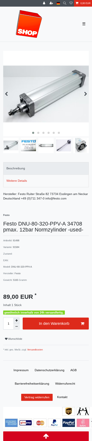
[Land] (58, 3)
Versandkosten (35, 349)
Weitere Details (16, 180)
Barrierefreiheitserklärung (32, 383)
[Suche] (64, 3)
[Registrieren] (51, 3)
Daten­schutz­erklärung (49, 370)
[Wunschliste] (71, 3)
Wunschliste (14, 338)
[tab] (46, 168)
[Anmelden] (44, 3)
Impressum (21, 370)
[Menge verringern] (16, 327)
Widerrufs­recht (65, 383)
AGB (73, 370)
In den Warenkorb (54, 323)
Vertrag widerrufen (36, 397)
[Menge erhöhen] (16, 321)
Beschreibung (15, 168)
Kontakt (62, 397)
